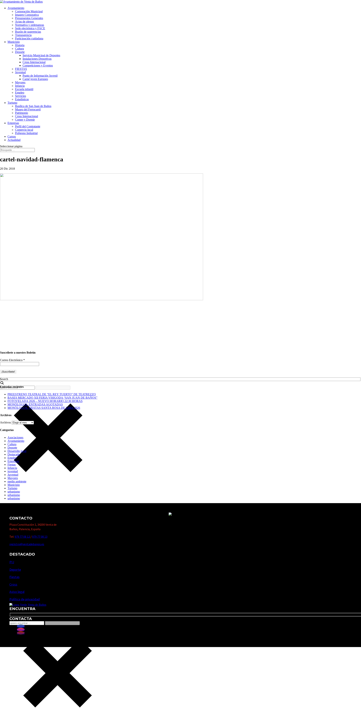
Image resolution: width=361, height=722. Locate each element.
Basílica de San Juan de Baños (33, 106)
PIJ (11, 562)
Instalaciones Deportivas (37, 58)
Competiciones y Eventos (38, 65)
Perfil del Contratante (27, 126)
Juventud (20, 72)
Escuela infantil (24, 89)
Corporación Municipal (29, 11)
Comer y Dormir (25, 119)
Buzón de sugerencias (28, 31)
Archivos (5, 422)
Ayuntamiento (16, 8)
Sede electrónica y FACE (30, 28)
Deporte (20, 52)
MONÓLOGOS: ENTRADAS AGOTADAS (35, 404)
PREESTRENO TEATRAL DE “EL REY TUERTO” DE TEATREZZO (52, 394)
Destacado (14, 454)
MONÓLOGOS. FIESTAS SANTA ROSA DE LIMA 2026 (44, 407)
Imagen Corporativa (27, 14)
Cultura (19, 48)
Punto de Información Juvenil (40, 75)
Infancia (20, 85)
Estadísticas (22, 99)
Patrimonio (21, 112)
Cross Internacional (34, 62)
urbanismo (14, 491)
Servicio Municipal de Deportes (41, 55)
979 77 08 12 (22, 536)
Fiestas (12, 464)
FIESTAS (21, 68)
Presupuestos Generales (29, 18)
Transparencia (23, 35)
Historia (19, 45)
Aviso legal (16, 592)
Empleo (19, 92)
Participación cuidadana (29, 38)
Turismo (12, 102)
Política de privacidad (24, 599)
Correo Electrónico (12, 360)
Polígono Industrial (26, 133)
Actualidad (14, 139)
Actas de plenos (24, 21)
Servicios (20, 96)
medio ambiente (17, 481)
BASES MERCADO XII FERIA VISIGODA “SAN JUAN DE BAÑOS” (52, 397)
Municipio (14, 41)
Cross (13, 584)
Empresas (13, 123)
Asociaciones (15, 437)
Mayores (20, 82)
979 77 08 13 (39, 536)
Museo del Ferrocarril (28, 109)
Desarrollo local (17, 451)
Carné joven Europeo (35, 79)
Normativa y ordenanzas (29, 24)
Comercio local (24, 129)
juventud (13, 471)
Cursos (12, 136)
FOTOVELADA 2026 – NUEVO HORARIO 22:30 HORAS (45, 401)
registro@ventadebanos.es (26, 544)
